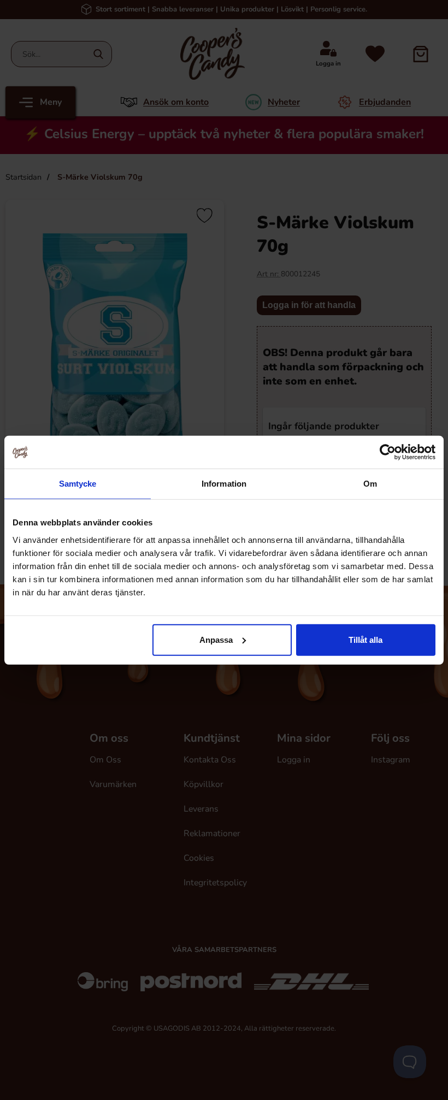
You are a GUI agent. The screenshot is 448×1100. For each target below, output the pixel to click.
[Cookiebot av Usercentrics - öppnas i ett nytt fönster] (387, 452)
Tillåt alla (365, 639)
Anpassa (216, 639)
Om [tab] (370, 483)
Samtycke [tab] (78, 483)
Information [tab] (224, 483)
